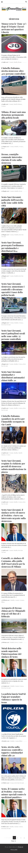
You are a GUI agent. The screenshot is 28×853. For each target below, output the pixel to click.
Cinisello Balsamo (17, 104)
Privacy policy (14, 849)
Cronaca (21, 146)
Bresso (20, 191)
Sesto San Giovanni (19, 783)
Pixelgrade (20, 847)
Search (25, 1)
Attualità (15, 62)
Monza (19, 62)
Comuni (11, 62)
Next (12, 841)
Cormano (21, 600)
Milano (20, 741)
